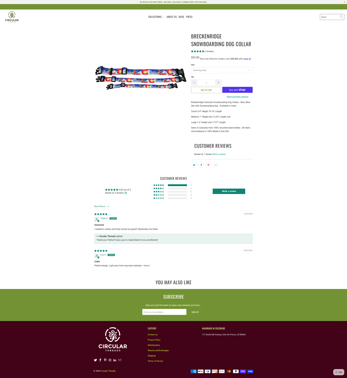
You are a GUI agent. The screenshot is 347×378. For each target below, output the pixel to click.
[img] (100, 214)
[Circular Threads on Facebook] (100, 360)
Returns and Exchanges (158, 350)
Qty (192, 77)
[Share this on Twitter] (194, 165)
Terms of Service (155, 361)
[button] (197, 51)
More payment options (237, 96)
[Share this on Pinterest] (208, 165)
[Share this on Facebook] (201, 165)
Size (193, 65)
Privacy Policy (154, 340)
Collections (155, 16)
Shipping (151, 356)
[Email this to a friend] (216, 165)
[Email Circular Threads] (120, 360)
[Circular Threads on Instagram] (110, 360)
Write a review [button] (229, 191)
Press (189, 16)
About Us (172, 16)
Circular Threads (108, 371)
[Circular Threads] (12, 17)
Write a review (219, 154)
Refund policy (154, 345)
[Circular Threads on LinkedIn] (115, 360)
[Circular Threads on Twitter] (96, 360)
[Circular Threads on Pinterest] (105, 360)
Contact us (153, 334)
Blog (181, 16)
